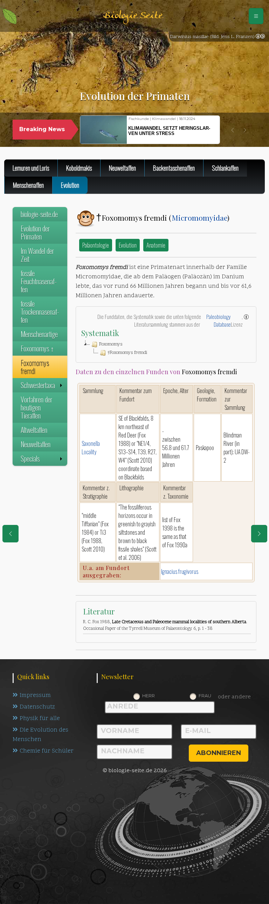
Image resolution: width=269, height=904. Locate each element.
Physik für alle (40, 718)
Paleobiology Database (218, 320)
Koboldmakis (79, 167)
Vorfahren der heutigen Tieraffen (36, 407)
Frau (205, 695)
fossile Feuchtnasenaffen (39, 281)
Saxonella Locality (91, 447)
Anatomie (155, 245)
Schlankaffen (225, 167)
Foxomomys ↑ (37, 348)
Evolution (128, 245)
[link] (260, 37)
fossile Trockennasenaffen (40, 311)
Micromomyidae (199, 217)
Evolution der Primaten (35, 232)
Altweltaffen (34, 430)
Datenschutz (37, 707)
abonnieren (218, 753)
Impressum (35, 695)
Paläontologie (95, 245)
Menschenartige (39, 334)
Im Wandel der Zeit (37, 254)
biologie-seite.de (39, 214)
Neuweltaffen (122, 167)
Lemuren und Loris (31, 167)
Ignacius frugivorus (179, 571)
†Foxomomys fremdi (127, 353)
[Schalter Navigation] (256, 16)
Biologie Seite (133, 16)
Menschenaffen (28, 185)
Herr (148, 695)
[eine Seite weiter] (259, 533)
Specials (30, 458)
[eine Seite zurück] (10, 533)
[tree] (166, 348)
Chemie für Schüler (47, 751)
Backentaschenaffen (174, 167)
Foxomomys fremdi (35, 366)
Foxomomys (111, 344)
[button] (233, 130)
